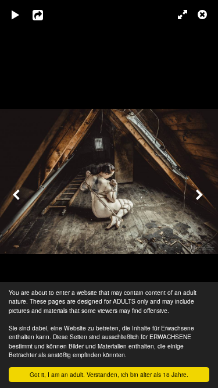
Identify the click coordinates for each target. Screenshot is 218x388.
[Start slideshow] (15, 14)
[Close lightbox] (203, 14)
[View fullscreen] (177, 14)
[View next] (200, 194)
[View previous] (17, 194)
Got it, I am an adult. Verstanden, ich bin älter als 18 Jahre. (109, 374)
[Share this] (45, 14)
